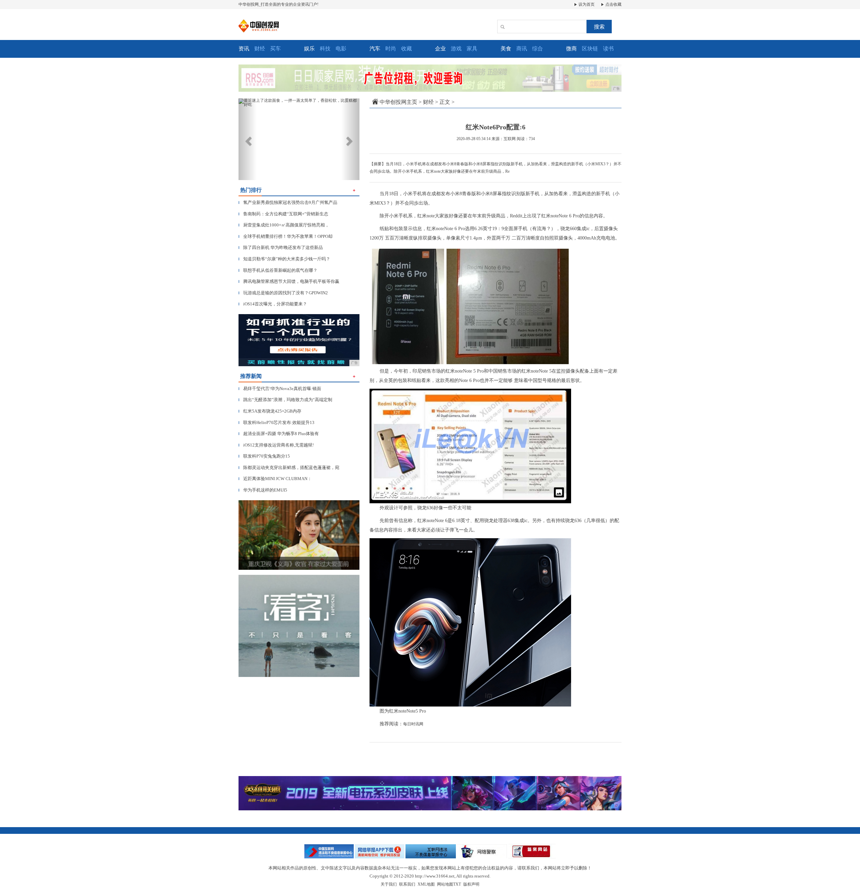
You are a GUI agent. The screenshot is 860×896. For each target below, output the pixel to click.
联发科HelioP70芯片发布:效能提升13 (276, 422)
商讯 (521, 48)
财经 (259, 48)
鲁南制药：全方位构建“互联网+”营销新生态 (283, 213)
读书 (608, 48)
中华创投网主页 (398, 102)
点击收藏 (612, 4)
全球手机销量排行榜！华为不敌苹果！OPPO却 (286, 236)
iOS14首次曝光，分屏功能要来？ (273, 303)
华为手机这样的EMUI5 (263, 490)
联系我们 (407, 884)
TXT (457, 884)
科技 (325, 48)
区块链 (590, 48)
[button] (248, 139)
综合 (537, 48)
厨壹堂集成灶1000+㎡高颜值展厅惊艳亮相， (284, 224)
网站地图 (445, 884)
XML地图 (426, 884)
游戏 (456, 48)
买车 (275, 48)
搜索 (599, 27)
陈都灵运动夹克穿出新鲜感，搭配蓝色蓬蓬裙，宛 (289, 467)
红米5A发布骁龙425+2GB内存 (270, 411)
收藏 (406, 48)
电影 (341, 48)
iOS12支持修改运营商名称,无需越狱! (276, 444)
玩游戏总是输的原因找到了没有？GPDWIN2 (283, 292)
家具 (472, 48)
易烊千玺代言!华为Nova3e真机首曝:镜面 (280, 388)
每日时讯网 (413, 724)
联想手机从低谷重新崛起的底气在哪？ (278, 270)
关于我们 (389, 884)
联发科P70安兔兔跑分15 (264, 456)
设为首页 (586, 4)
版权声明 (471, 884)
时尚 (390, 48)
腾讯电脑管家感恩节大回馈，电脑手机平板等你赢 (289, 281)
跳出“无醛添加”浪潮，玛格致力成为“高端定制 (285, 399)
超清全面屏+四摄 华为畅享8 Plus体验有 (279, 433)
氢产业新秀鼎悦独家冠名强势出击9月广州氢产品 (288, 202)
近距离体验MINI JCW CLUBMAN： (275, 478)
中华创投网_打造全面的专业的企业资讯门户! (278, 4)
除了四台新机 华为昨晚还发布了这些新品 (281, 247)
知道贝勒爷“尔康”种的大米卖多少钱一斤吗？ (284, 258)
